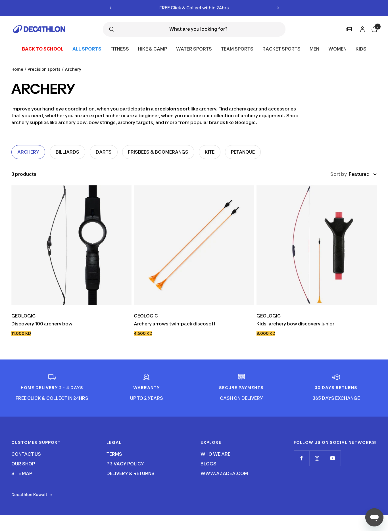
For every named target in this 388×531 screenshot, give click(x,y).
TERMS (114, 454)
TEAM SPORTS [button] (237, 48)
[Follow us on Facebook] (301, 458)
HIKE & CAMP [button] (152, 48)
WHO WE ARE (215, 454)
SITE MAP (21, 473)
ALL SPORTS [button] (86, 48)
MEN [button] (314, 48)
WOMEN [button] (337, 48)
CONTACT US (26, 454)
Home (17, 69)
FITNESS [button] (119, 48)
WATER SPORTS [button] (194, 48)
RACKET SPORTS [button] (281, 48)
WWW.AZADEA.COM (224, 473)
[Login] (361, 28)
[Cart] (374, 28)
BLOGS (208, 464)
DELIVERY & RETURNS (131, 473)
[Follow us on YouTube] (333, 458)
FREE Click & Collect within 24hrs (194, 8)
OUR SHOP (23, 464)
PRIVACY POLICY (125, 464)
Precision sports (44, 69)
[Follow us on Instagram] (317, 458)
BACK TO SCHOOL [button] (42, 48)
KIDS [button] (361, 48)
